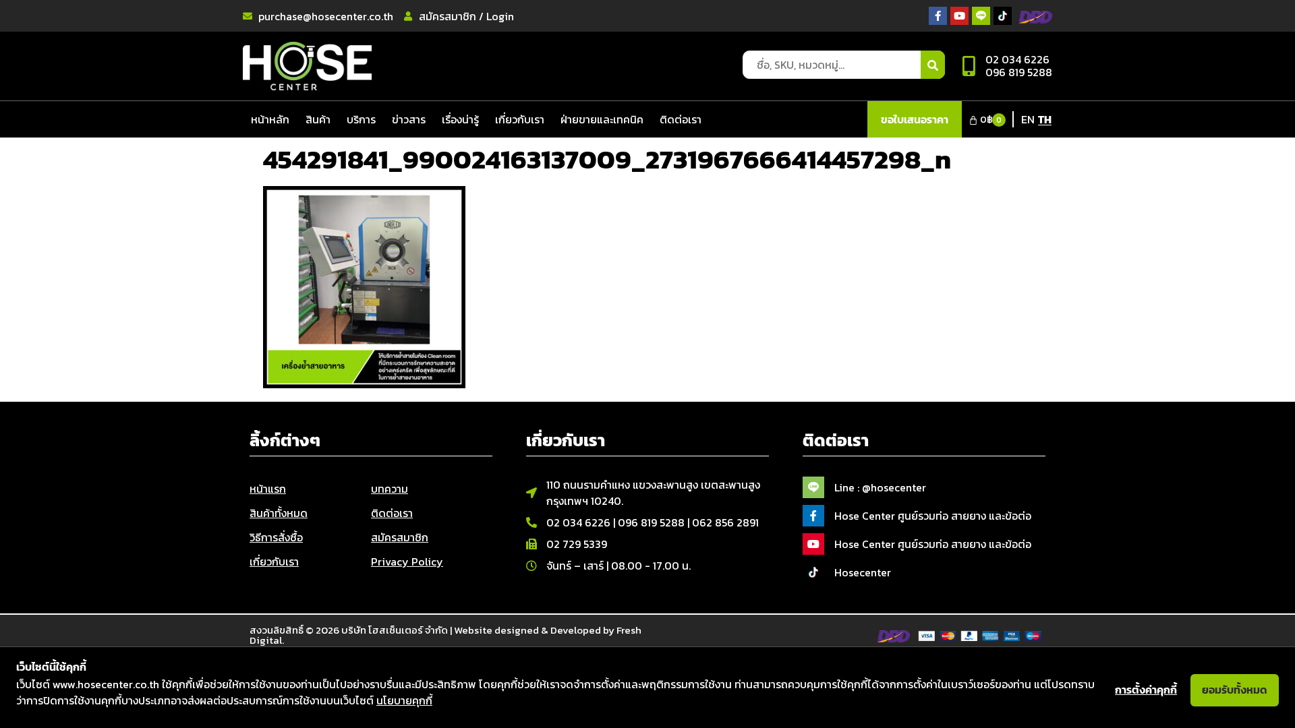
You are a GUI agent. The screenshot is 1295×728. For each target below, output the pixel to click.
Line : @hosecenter (880, 487)
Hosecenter (862, 572)
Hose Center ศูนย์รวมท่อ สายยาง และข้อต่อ (932, 516)
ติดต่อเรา (680, 119)
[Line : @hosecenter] (813, 487)
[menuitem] (1028, 119)
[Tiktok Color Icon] (1003, 16)
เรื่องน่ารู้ (460, 119)
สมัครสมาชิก (399, 537)
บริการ (361, 119)
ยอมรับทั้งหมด (1234, 689)
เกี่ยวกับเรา (519, 119)
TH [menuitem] (1045, 119)
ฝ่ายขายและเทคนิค (601, 119)
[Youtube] (959, 16)
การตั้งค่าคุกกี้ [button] (1146, 689)
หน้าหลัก (270, 119)
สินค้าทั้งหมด (279, 513)
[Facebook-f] (938, 16)
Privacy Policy (407, 561)
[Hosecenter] (813, 572)
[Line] (981, 16)
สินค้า (318, 119)
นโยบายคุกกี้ (404, 700)
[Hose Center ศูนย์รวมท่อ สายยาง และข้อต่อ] (813, 515)
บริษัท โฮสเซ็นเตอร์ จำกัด (394, 630)
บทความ (389, 489)
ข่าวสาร (409, 119)
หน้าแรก (268, 489)
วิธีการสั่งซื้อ (276, 537)
